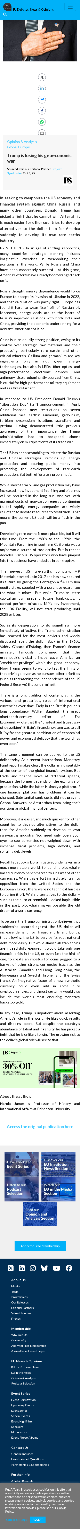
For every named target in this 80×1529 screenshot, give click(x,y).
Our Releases (20, 1302)
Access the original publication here (40, 1126)
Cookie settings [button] (16, 1519)
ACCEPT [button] (38, 1519)
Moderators (19, 1432)
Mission (16, 1286)
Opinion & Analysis (22, 142)
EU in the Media (21, 1372)
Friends (16, 1318)
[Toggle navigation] (70, 7)
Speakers (17, 1426)
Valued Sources (21, 1313)
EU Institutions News (25, 1367)
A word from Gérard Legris (28, 1351)
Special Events (20, 1416)
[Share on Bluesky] (42, 99)
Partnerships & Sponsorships (30, 1464)
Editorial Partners (22, 1307)
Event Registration (23, 1399)
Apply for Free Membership (40, 1246)
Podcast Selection (23, 1383)
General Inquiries (22, 1454)
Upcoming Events (22, 1405)
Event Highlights (22, 1421)
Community (18, 1340)
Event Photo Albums (24, 1437)
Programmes (19, 1297)
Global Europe (18, 147)
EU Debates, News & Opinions (33, 9)
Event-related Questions (27, 1459)
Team (14, 1291)
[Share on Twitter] (42, 77)
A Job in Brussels (22, 1481)
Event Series (19, 1410)
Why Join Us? (20, 1335)
